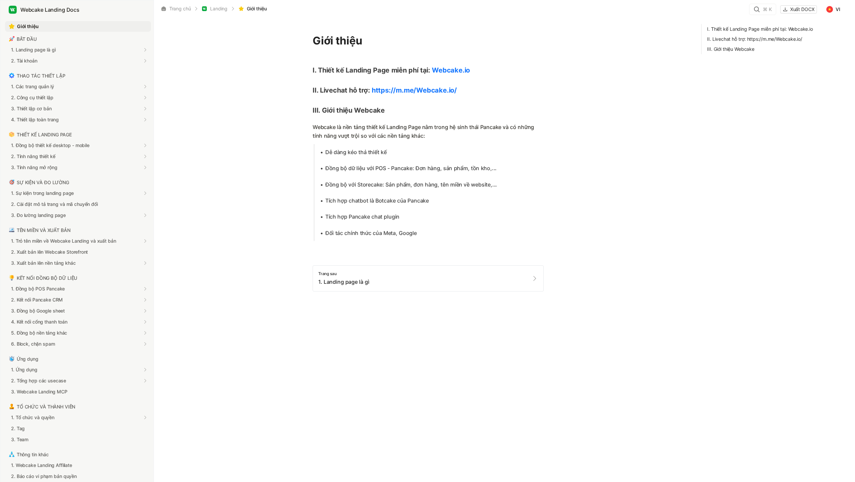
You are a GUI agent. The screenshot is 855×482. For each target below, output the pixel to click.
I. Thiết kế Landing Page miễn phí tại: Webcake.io (760, 29)
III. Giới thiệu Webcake (730, 49)
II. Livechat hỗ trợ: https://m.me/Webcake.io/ (754, 39)
